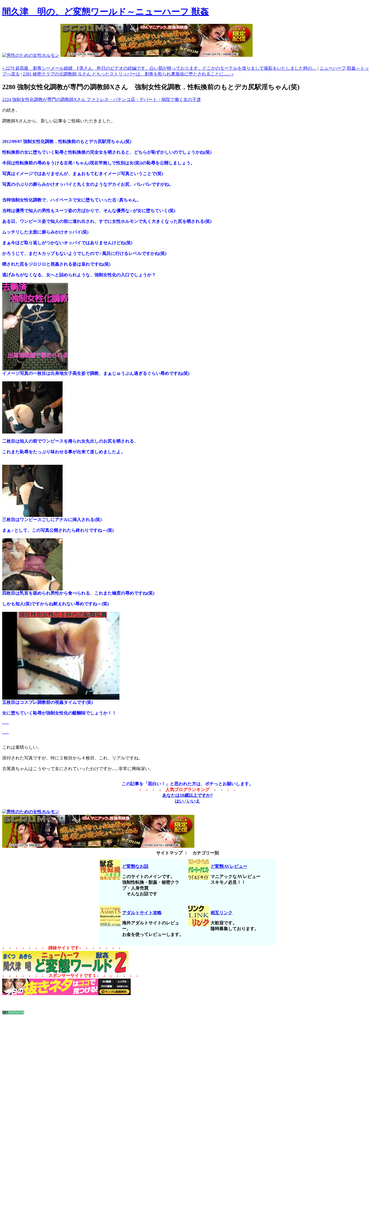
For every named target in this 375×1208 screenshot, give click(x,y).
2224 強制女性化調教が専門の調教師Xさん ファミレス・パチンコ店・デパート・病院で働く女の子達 (101, 99)
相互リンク (222, 912)
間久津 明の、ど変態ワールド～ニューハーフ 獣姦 (105, 11)
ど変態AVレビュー (229, 866)
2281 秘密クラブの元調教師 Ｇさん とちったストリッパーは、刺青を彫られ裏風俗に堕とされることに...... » (128, 74)
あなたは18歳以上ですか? (187, 795)
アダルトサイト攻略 (142, 912)
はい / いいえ (187, 801)
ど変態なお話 (135, 866)
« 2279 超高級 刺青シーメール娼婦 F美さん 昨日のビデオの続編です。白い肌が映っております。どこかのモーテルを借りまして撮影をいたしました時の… (159, 68)
